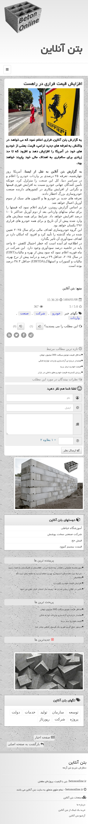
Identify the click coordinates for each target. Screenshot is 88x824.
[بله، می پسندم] (39, 326)
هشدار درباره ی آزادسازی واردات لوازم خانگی (60, 361)
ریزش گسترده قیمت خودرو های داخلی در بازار (59, 372)
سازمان (58, 712)
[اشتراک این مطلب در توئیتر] (16, 334)
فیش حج (77, 540)
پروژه (74, 719)
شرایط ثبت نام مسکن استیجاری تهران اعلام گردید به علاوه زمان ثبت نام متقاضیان (49, 575)
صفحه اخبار (43, 737)
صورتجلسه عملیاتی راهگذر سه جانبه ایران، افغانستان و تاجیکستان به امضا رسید (45, 567)
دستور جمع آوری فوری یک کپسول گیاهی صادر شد (58, 627)
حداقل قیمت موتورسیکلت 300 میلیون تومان (60, 355)
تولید (43, 712)
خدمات (30, 712)
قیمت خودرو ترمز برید (70, 366)
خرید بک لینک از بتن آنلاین (71, 810)
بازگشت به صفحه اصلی (24, 744)
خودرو (24, 176)
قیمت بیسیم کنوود (71, 546)
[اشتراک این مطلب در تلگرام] (31, 334)
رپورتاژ (44, 719)
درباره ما (81, 804)
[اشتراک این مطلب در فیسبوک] (24, 334)
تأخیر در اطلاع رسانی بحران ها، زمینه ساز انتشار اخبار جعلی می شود (51, 589)
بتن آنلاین (61, 48)
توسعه (73, 712)
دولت (16, 712)
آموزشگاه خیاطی (71, 528)
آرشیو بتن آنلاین (77, 815)
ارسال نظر (70, 450)
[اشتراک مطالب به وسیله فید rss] (9, 334)
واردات (34, 176)
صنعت (43, 180)
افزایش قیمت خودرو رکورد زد (67, 583)
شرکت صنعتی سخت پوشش (64, 534)
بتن (62, 171)
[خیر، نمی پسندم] (20, 326)
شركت (40, 313)
